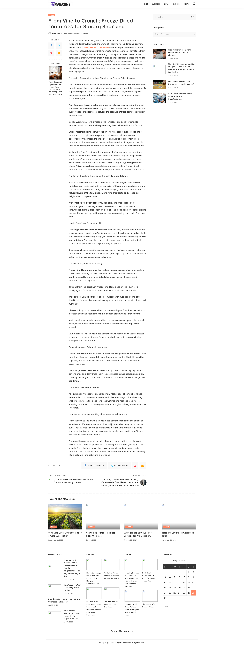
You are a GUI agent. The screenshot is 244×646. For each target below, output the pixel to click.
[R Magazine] (60, 4)
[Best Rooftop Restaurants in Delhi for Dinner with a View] (150, 564)
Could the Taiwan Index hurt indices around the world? (111, 575)
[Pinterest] (51, 53)
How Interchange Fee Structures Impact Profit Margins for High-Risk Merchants (93, 578)
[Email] (59, 53)
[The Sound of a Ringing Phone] (150, 596)
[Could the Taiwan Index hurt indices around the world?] (111, 564)
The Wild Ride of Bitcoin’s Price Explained (111, 604)
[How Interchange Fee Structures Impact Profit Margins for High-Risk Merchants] (94, 564)
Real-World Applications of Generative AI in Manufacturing (180, 96)
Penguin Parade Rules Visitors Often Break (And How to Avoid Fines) (132, 609)
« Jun (165, 606)
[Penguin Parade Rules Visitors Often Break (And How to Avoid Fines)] (132, 596)
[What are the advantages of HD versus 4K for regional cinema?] (54, 616)
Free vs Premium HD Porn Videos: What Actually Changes (179, 52)
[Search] (194, 4)
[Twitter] (59, 45)
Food (52, 15)
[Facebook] (51, 45)
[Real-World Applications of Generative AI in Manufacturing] (159, 98)
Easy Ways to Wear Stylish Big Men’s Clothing (72, 587)
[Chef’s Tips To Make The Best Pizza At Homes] (103, 517)
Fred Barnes (57, 33)
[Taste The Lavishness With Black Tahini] (179, 517)
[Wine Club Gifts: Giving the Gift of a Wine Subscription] (65, 517)
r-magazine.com (137, 643)
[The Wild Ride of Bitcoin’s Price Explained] (111, 593)
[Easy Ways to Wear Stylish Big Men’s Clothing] (54, 589)
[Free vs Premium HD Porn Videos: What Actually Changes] (159, 54)
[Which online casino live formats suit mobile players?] (159, 84)
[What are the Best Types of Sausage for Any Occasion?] (141, 517)
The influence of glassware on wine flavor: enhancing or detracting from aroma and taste (55, 88)
